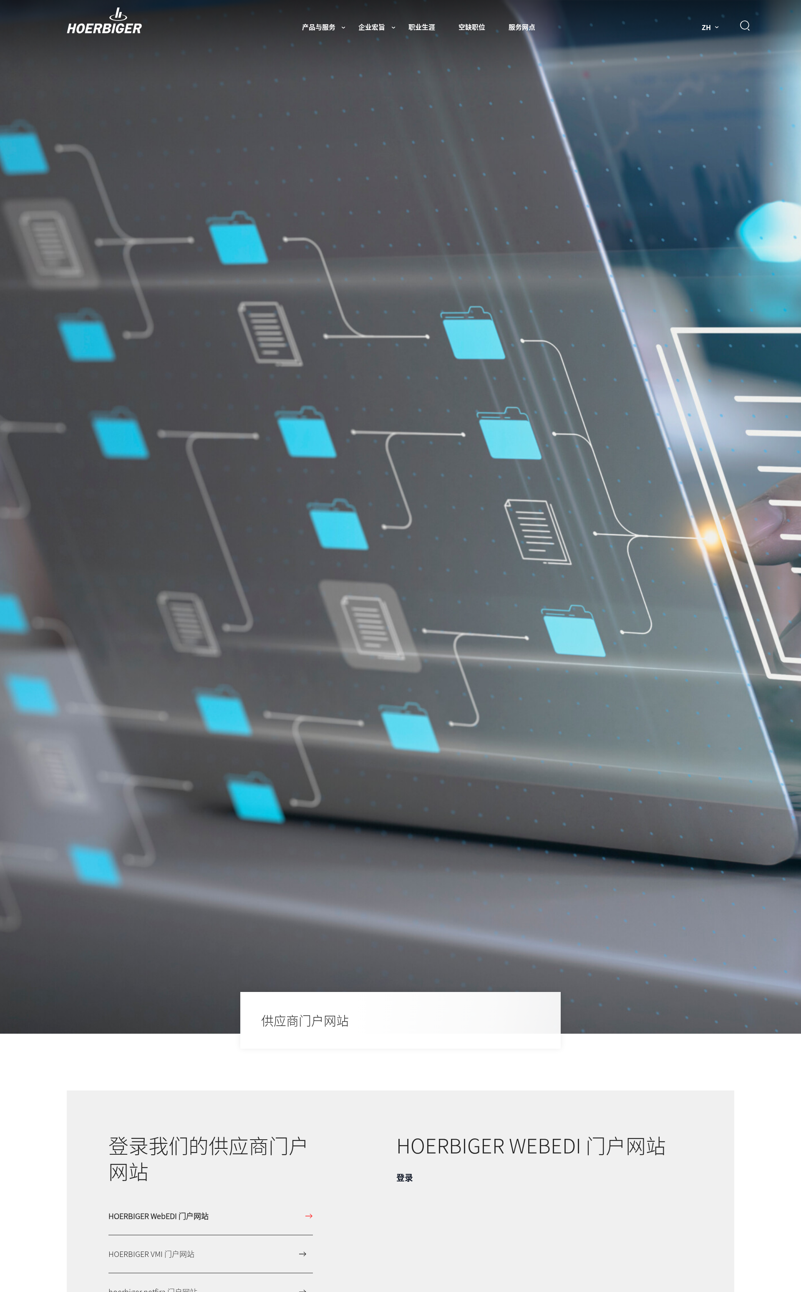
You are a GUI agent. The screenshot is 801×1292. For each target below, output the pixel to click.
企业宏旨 (371, 27)
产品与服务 (318, 27)
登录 (404, 1177)
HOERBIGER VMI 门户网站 (151, 1253)
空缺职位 (471, 27)
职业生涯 (421, 27)
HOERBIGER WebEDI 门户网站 (158, 1215)
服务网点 (522, 27)
